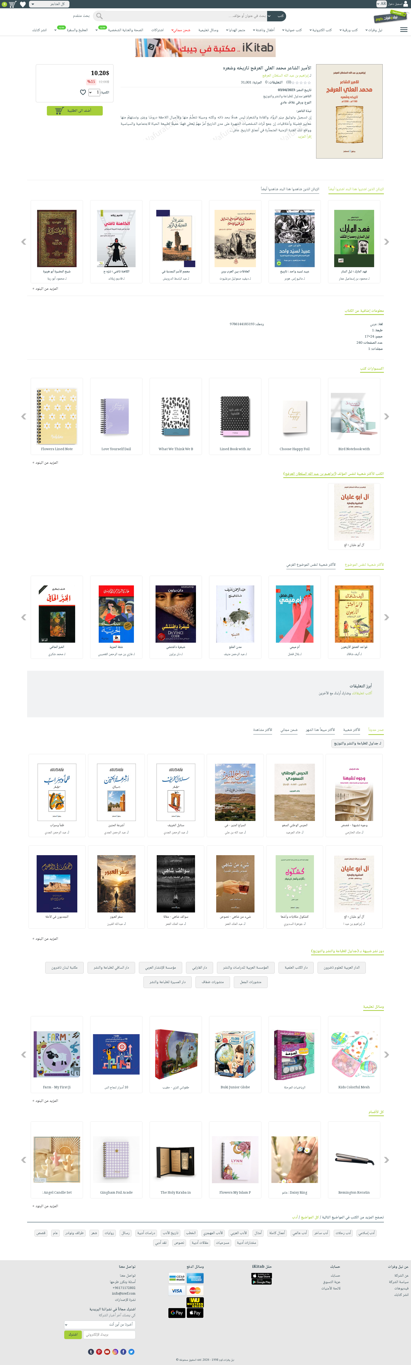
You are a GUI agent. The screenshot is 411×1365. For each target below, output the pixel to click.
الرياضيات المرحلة (294, 1087)
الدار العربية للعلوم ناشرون (342, 968)
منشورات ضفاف (213, 982)
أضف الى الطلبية (79, 111)
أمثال (258, 1233)
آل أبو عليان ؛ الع (354, 545)
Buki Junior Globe (235, 1087)
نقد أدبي (160, 1243)
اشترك (73, 1334)
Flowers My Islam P (235, 1193)
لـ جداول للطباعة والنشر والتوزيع (357, 743)
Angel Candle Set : (57, 1193)
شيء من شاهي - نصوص (235, 917)
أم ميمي (295, 647)
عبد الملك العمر (234, 924)
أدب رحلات (343, 1233)
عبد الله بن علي (234, 832)
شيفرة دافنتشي (175, 647)
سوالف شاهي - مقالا (175, 917)
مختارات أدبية (246, 1243)
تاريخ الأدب (170, 1233)
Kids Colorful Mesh (354, 1087)
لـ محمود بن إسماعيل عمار (354, 279)
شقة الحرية (116, 647)
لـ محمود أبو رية (57, 279)
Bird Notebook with (354, 449)
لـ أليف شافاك (354, 654)
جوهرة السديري (293, 924)
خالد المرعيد (293, 832)
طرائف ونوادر (74, 1233)
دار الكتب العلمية (296, 968)
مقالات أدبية (200, 1243)
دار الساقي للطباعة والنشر (111, 968)
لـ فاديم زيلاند (116, 279)
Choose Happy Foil (295, 449)
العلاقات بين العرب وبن (235, 272)
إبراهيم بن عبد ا (352, 924)
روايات (109, 1233)
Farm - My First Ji (57, 1087)
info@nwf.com (124, 1294)
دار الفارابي (199, 968)
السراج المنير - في (235, 825)
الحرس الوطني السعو (295, 825)
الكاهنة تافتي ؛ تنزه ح (116, 272)
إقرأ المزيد (304, 137)
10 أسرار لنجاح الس (116, 1087)
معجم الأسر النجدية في (176, 272)
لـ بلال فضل (295, 654)
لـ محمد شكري (56, 654)
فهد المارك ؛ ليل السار (354, 272)
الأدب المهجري (213, 1233)
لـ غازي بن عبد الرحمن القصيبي (116, 654)
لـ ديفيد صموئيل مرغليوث (235, 279)
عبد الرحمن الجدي (174, 832)
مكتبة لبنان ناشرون (64, 968)
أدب (295, 1217)
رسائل (126, 1233)
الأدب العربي (238, 1233)
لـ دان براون (176, 654)
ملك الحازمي (353, 832)
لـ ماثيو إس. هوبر (294, 279)
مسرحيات (222, 1243)
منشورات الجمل (250, 982)
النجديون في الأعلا (56, 917)
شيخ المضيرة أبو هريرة (57, 272)
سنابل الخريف (175, 825)
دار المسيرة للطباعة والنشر (168, 982)
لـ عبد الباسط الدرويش (176, 279)
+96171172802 (124, 1288)
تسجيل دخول (395, 4)
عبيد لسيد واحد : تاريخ (294, 272)
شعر (94, 1233)
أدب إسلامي (366, 1233)
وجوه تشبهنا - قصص (354, 825)
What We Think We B (176, 449)
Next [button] (24, 242)
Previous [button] (387, 242)
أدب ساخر (321, 1233)
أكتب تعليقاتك (362, 693)
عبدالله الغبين (115, 924)
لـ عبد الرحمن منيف (235, 654)
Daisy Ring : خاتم (294, 1193)
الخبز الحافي (56, 647)
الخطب (191, 1233)
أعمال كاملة (277, 1233)
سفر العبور (116, 917)
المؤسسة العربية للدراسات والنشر (246, 968)
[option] (354, 241)
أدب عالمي (300, 1233)
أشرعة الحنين (116, 825)
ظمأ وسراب (57, 825)
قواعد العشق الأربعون (354, 647)
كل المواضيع (310, 1217)
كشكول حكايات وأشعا (295, 917)
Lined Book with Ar (235, 449)
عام (55, 1233)
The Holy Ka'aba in (176, 1193)
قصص (40, 1233)
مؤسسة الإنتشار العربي (160, 968)
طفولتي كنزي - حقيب (175, 1087)
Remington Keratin (354, 1193)
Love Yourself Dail (116, 449)
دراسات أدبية (146, 1233)
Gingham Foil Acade (116, 1193)
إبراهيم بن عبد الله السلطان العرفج (285, 75)
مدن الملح (235, 647)
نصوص (179, 1243)
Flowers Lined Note (57, 449)
